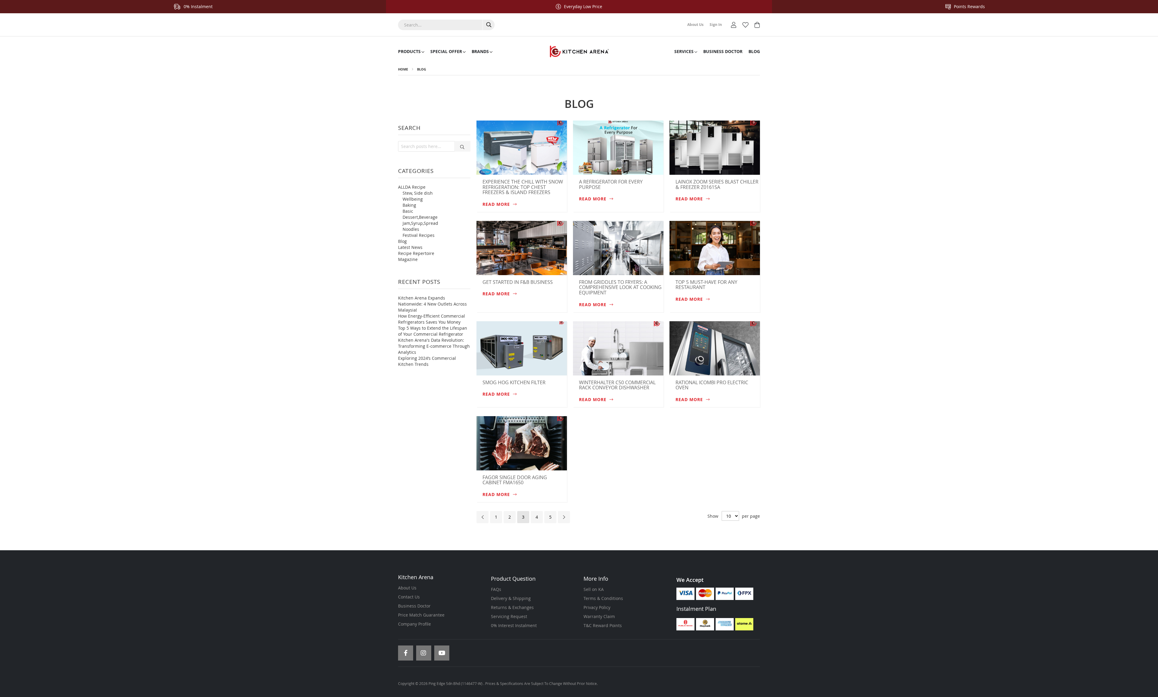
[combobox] (446, 25)
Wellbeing (413, 199)
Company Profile (414, 624)
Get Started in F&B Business (517, 282)
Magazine (408, 259)
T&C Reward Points (603, 625)
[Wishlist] (745, 24)
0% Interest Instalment (514, 625)
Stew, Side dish (418, 193)
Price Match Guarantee (421, 615)
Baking (409, 205)
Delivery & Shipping (511, 598)
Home (403, 69)
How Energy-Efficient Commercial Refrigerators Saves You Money (431, 319)
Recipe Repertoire (416, 253)
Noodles (411, 229)
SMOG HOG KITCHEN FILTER (514, 382)
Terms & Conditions (603, 598)
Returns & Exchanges (512, 607)
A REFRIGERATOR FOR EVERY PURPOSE (611, 184)
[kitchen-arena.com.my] (579, 51)
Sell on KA (594, 589)
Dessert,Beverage (420, 217)
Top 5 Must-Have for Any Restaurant (706, 285)
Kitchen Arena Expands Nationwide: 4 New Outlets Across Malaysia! (432, 304)
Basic (408, 211)
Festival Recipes (419, 235)
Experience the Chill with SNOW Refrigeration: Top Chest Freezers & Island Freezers (522, 187)
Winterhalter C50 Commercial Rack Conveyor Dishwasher (617, 385)
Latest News (410, 247)
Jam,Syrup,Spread (420, 223)
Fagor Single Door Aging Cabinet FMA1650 (514, 480)
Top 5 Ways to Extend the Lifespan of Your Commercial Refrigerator (432, 331)
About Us (407, 588)
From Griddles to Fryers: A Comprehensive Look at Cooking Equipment (620, 287)
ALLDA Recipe (412, 187)
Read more (496, 204)
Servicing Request (509, 616)
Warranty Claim (599, 616)
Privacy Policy (597, 607)
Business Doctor (414, 606)
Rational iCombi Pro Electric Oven (712, 385)
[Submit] (462, 146)
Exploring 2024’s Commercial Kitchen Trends (427, 361)
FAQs (496, 589)
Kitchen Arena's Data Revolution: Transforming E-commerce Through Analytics (434, 346)
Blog (421, 69)
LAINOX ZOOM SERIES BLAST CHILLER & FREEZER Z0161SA (717, 184)
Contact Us (409, 597)
